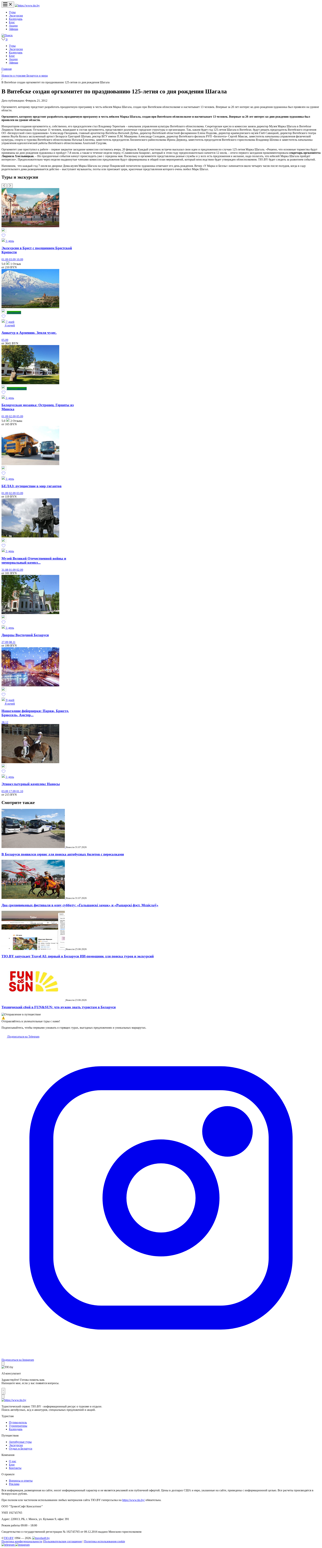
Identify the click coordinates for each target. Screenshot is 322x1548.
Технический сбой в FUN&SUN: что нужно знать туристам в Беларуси (58, 1007)
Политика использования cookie (104, 1541)
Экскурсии (16, 15)
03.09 (12, 259)
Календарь (15, 19)
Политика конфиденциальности (21, 1541)
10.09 (19, 259)
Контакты (15, 1468)
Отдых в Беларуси (20, 1448)
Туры (12, 12)
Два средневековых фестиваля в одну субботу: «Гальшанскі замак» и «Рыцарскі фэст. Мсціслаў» (79, 905)
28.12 (4, 722)
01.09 (5, 259)
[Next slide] (10, 185)
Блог (12, 22)
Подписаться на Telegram (23, 1036)
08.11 (12, 642)
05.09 (4, 340)
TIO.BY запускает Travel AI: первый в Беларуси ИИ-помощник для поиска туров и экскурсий (77, 956)
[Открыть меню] (7, 4)
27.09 (5, 642)
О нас (12, 1461)
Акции (13, 25)
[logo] (27, 5)
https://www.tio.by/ (133, 1500)
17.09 (12, 791)
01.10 (19, 791)
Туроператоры (18, 1425)
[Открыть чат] (3, 1391)
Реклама (14, 1484)
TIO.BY (9, 1538)
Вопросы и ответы (21, 1480)
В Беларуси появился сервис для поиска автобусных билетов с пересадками (62, 854)
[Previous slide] (4, 185)
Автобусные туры (20, 1441)
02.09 (12, 416)
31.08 (5, 569)
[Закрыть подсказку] (2, 1363)
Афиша (13, 29)
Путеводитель (18, 1422)
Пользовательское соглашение (63, 1541)
